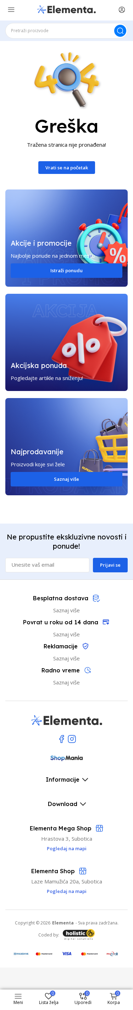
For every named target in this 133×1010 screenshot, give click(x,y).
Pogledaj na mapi (67, 891)
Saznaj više (66, 479)
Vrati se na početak (66, 167)
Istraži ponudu (66, 270)
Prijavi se (110, 565)
